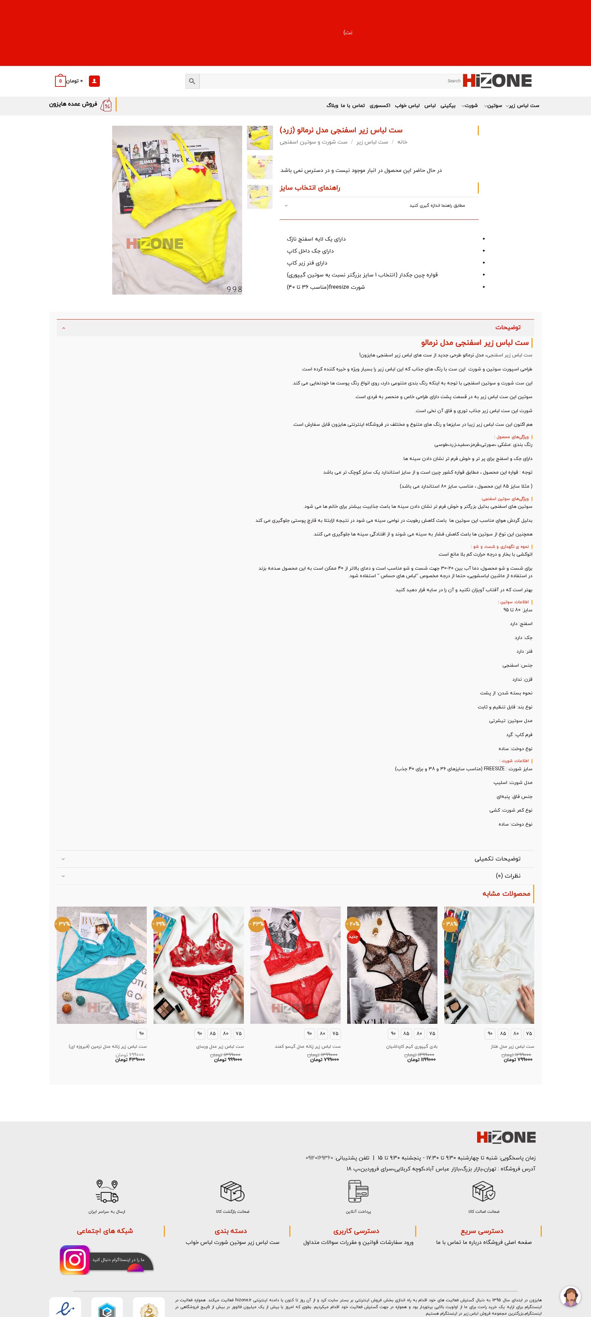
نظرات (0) (508, 876)
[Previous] (123, 210)
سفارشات (391, 1242)
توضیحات (508, 327)
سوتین (494, 105)
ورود (408, 1242)
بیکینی (448, 105)
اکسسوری (380, 105)
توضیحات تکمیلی (498, 859)
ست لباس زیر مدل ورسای (220, 1047)
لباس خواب (407, 105)
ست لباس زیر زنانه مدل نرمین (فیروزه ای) (108, 1047)
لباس (430, 105)
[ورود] (94, 81)
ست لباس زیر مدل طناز (512, 1047)
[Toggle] (286, 206)
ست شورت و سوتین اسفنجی (313, 142)
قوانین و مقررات (359, 1242)
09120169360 (318, 1158)
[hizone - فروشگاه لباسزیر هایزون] (497, 81)
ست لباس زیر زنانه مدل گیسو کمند (308, 1047)
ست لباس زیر (524, 105)
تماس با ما (353, 105)
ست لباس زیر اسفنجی (510, 355)
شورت (471, 105)
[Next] (231, 210)
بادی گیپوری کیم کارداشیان (411, 1047)
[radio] (516, 1034)
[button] (67, 81)
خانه (402, 142)
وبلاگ (332, 105)
